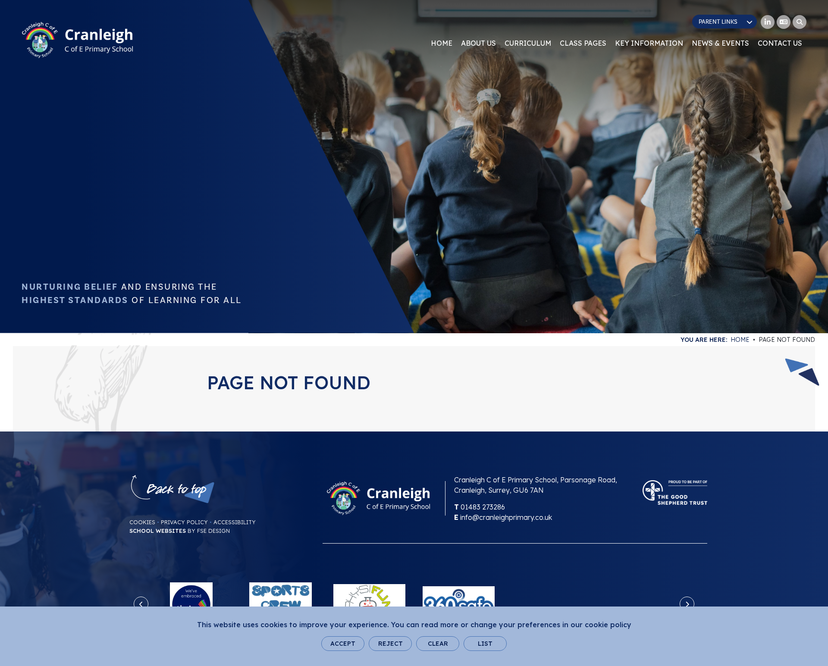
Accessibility (234, 522)
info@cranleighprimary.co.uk (506, 517)
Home (740, 340)
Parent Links (718, 22)
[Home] (77, 40)
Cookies (142, 522)
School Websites (157, 530)
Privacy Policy (184, 522)
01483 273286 (483, 507)
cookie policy (608, 624)
